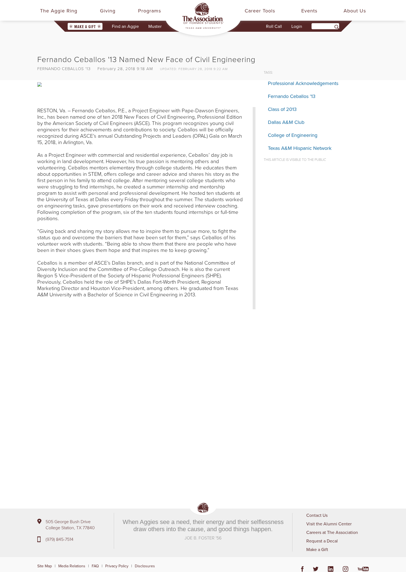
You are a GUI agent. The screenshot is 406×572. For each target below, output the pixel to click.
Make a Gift (85, 26)
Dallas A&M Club (286, 122)
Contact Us (317, 515)
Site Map (44, 566)
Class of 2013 (282, 109)
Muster (155, 26)
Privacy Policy (116, 566)
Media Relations (71, 566)
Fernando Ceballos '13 (291, 96)
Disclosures (145, 566)
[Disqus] (146, 396)
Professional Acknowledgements (303, 83)
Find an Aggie (125, 26)
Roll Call (274, 26)
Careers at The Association (332, 532)
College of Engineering (292, 135)
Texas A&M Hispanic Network (299, 148)
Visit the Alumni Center (329, 524)
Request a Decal (322, 541)
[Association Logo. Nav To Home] (203, 16)
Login (296, 26)
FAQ (95, 566)
